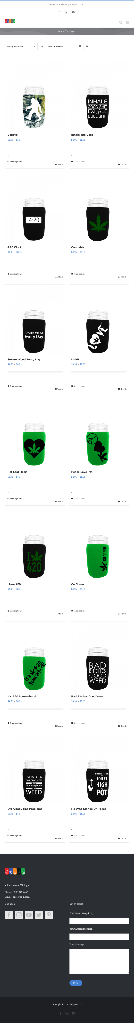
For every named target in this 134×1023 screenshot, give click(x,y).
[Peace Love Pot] (99, 431)
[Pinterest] (49, 915)
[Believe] (35, 94)
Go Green (77, 584)
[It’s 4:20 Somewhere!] (35, 656)
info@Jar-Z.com (77, 4)
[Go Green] (99, 544)
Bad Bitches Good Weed (87, 696)
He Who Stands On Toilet (88, 808)
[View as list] (87, 46)
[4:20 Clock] (35, 207)
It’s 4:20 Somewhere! (22, 696)
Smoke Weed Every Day (24, 359)
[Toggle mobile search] (120, 22)
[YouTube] (29, 915)
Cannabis (77, 247)
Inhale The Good (82, 134)
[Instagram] (19, 915)
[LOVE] (99, 319)
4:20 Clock (15, 247)
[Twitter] (39, 915)
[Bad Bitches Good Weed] (99, 656)
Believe (13, 134)
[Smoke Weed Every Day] (35, 319)
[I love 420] (35, 544)
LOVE (75, 359)
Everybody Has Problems (25, 808)
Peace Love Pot (81, 471)
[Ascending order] (42, 46)
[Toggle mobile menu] (127, 22)
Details (60, 164)
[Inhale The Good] (99, 94)
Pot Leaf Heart (17, 471)
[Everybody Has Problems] (35, 768)
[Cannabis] (99, 207)
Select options (16, 161)
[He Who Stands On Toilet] (99, 768)
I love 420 (14, 584)
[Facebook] (9, 915)
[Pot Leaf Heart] (35, 431)
